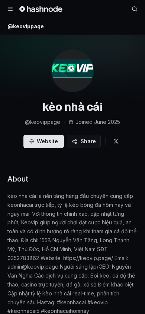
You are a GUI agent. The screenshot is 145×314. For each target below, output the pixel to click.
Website (47, 141)
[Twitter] (116, 141)
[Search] (135, 9)
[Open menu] (10, 9)
